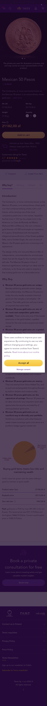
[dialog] (23, 353)
